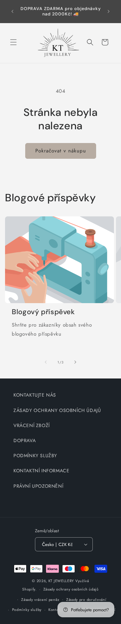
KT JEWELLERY (61, 580)
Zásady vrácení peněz (40, 599)
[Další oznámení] (108, 11)
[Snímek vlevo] (45, 362)
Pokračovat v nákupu (60, 150)
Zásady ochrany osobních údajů (71, 589)
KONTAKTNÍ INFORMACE (41, 470)
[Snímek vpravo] (75, 362)
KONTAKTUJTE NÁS (34, 395)
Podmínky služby (27, 609)
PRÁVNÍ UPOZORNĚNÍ (38, 486)
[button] (13, 42)
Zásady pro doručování (86, 599)
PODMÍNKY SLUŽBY (35, 455)
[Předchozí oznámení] (12, 11)
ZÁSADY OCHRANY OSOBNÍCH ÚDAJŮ (57, 410)
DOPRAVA (24, 440)
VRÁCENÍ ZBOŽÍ (31, 425)
